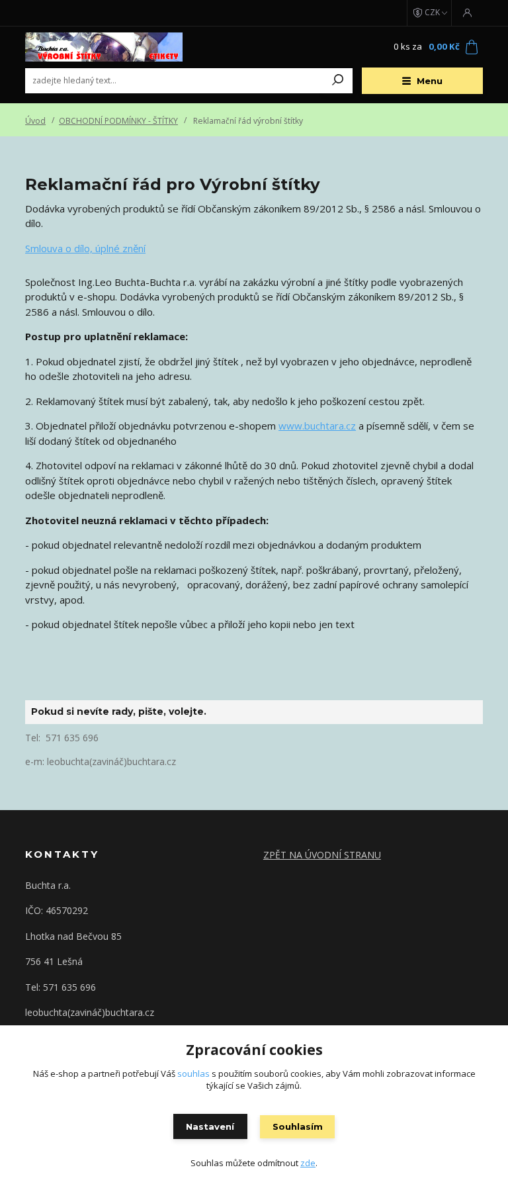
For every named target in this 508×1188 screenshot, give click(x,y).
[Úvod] (104, 47)
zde (308, 1163)
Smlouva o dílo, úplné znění (85, 248)
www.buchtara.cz (317, 425)
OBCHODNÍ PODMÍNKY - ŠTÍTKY (118, 120)
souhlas (193, 1073)
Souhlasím (298, 1126)
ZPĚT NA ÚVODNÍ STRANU (322, 854)
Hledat (338, 80)
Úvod (35, 120)
